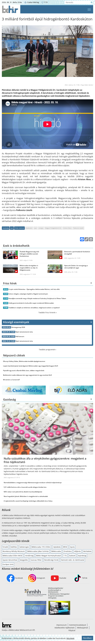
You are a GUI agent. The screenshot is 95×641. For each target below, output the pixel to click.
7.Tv (65, 555)
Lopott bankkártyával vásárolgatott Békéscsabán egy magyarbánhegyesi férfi (30, 366)
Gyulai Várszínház (10, 560)
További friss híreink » (47, 312)
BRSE (65, 547)
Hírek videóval (19, 228)
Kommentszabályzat (77, 625)
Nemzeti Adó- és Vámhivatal (72, 560)
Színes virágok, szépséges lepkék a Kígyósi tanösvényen (28, 294)
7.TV (46, 2)
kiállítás (14, 547)
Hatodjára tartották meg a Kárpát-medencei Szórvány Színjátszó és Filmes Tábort (37, 298)
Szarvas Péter (36, 560)
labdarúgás (24, 547)
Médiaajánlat (82, 627)
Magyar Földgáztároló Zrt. (53, 228)
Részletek (70, 638)
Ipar (12, 228)
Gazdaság (6, 228)
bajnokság (82, 555)
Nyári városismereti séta (24, 332)
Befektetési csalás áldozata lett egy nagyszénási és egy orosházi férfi (27, 375)
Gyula (72, 547)
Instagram (40, 578)
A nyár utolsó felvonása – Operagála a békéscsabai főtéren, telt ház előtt (34, 289)
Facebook (19, 578)
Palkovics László (78, 228)
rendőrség (29, 555)
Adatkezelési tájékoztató (64, 627)
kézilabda (87, 551)
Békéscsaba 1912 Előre (41, 547)
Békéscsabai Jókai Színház (38, 551)
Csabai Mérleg (33, 2)
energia (41, 228)
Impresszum (61, 625)
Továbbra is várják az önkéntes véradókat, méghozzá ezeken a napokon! (34, 308)
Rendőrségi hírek (51, 560)
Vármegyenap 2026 (18, 327)
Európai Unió (8, 564)
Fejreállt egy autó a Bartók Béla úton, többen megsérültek (23, 370)
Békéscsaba (56, 551)
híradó (5, 547)
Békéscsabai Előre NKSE (12, 555)
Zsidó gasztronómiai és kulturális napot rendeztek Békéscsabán (31, 303)
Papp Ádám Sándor (87, 85)
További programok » (47, 349)
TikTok (84, 578)
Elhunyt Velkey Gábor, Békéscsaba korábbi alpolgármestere (24, 361)
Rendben (87, 638)
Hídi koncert (20, 336)
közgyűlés (24, 560)
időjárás (77, 551)
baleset (72, 555)
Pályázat (72, 630)
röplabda (56, 547)
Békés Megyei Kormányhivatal (48, 555)
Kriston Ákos (67, 228)
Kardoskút (29, 228)
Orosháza (67, 551)
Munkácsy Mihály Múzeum (14, 551)
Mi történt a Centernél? (11, 380)
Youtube (62, 578)
